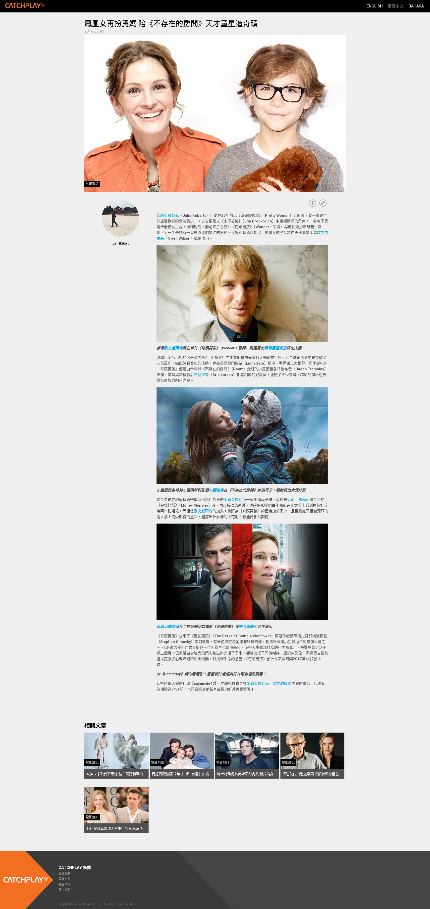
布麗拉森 (201, 375)
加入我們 (64, 889)
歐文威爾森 (173, 348)
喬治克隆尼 (248, 626)
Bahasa (416, 6)
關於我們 (64, 874)
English (375, 6)
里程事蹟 (64, 879)
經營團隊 (64, 884)
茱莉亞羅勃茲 (168, 215)
